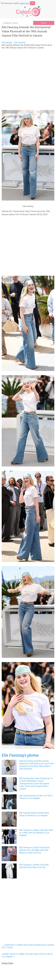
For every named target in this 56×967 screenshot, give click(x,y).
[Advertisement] (28, 79)
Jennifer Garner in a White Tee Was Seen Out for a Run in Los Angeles (27, 955)
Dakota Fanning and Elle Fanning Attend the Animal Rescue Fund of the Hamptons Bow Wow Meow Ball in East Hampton (36, 765)
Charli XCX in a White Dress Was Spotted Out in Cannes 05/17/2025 (28, 946)
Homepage (7, 42)
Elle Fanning (19, 42)
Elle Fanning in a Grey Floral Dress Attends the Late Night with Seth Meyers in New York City (34, 850)
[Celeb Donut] (28, 6)
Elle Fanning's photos (20, 755)
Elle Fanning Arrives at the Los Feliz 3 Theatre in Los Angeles (36, 796)
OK (32, 3)
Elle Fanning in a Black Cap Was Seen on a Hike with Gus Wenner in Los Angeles (36, 833)
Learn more (24, 3)
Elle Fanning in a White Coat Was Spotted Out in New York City (34, 866)
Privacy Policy (7, 963)
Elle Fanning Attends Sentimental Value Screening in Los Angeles (34, 814)
